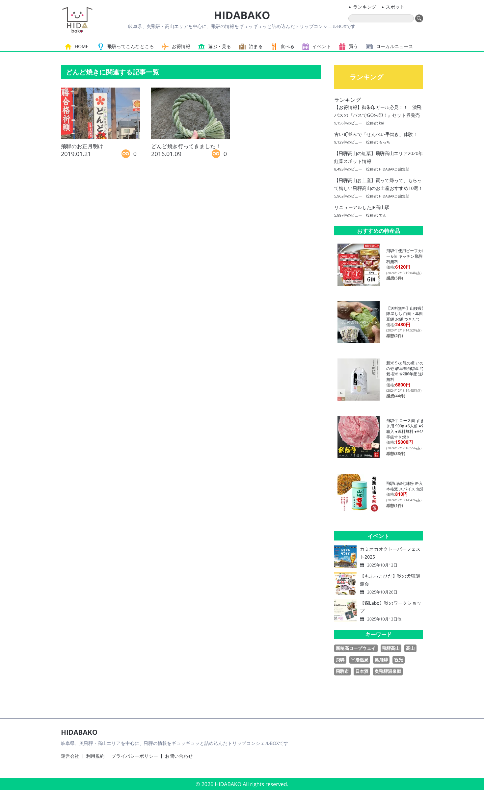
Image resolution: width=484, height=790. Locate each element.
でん (383, 215)
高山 (410, 648)
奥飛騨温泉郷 (388, 671)
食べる (287, 46)
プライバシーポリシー (134, 756)
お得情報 (181, 46)
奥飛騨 (381, 660)
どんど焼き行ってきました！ (186, 146)
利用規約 (95, 756)
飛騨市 (342, 671)
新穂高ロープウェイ (356, 648)
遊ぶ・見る (219, 46)
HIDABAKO (242, 15)
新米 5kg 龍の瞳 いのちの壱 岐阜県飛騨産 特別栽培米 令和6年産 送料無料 (407, 371)
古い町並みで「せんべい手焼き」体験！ (375, 134)
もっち (384, 142)
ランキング (364, 7)
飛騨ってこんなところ (130, 46)
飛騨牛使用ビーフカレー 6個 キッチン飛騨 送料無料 (406, 256)
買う (353, 46)
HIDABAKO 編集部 (394, 169)
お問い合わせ (179, 756)
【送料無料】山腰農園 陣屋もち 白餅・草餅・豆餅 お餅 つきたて (408, 313)
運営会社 (70, 756)
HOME (81, 46)
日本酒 (361, 671)
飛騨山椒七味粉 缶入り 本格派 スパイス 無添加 (407, 486)
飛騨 (340, 660)
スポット (395, 7)
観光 (398, 660)
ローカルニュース (394, 46)
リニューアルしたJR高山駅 (362, 207)
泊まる (256, 46)
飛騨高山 (391, 648)
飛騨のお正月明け (82, 146)
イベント (321, 46)
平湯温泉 (359, 660)
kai (381, 123)
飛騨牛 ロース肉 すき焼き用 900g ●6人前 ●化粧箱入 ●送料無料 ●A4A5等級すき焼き (407, 429)
